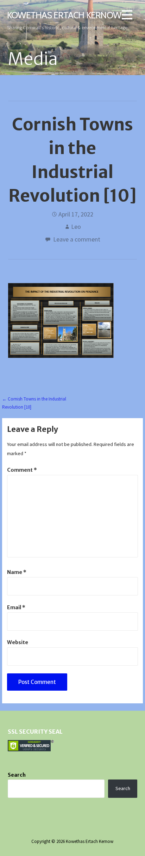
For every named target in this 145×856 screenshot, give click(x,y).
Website (17, 642)
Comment (22, 470)
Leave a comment (76, 239)
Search (17, 775)
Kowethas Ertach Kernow (64, 15)
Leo (76, 226)
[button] (127, 16)
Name (16, 572)
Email (16, 607)
